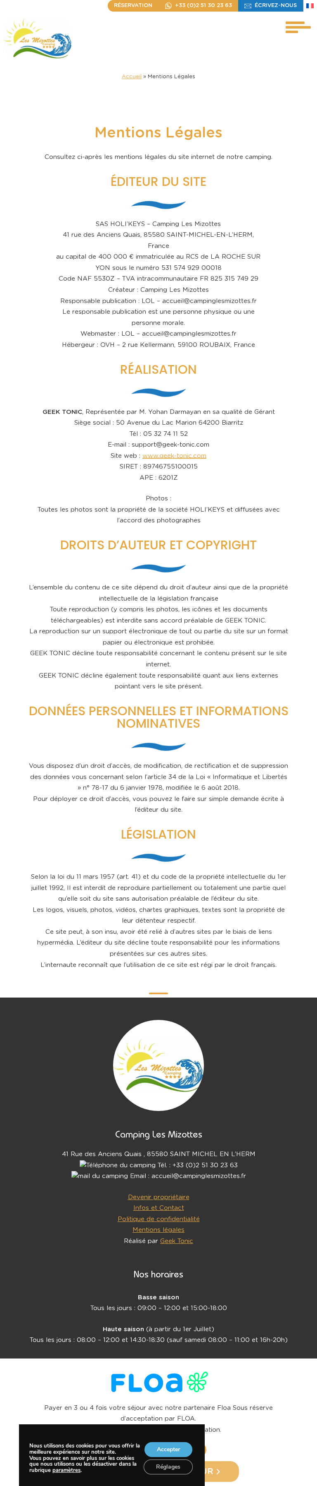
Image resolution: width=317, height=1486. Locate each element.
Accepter (168, 1449)
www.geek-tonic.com (174, 456)
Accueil (132, 76)
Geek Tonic (176, 1241)
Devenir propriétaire (158, 1197)
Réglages (168, 1467)
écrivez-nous (276, 5)
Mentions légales (158, 1230)
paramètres (66, 1470)
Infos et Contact (158, 1208)
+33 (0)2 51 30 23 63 (203, 5)
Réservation (133, 5)
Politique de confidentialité (159, 1219)
